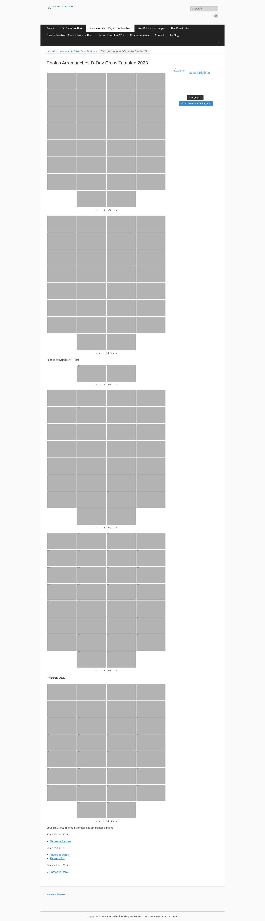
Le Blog (174, 35)
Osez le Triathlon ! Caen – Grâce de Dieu (69, 35)
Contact (159, 35)
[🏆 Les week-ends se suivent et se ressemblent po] (190, 83)
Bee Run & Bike (180, 28)
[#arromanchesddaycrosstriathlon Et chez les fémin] (190, 91)
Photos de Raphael (60, 841)
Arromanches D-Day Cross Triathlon (110, 28)
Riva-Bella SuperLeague (151, 28)
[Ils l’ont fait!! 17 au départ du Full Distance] (190, 87)
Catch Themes (171, 916)
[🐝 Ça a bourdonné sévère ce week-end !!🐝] (179, 91)
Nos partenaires (139, 35)
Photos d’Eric (57, 858)
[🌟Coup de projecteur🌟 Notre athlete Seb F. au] (179, 87)
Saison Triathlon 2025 (111, 35)
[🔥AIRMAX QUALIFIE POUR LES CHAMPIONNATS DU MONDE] (179, 83)
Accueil (50, 28)
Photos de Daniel (59, 854)
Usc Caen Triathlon (113, 916)
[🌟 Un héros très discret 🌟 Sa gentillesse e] (212, 83)
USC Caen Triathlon (72, 28)
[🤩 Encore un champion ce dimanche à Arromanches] (212, 87)
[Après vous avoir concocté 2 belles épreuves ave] (201, 87)
